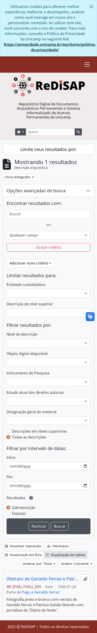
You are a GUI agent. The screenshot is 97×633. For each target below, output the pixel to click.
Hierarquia (60, 546)
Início (11, 457)
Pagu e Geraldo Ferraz (41, 592)
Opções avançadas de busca (36, 191)
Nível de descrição (22, 334)
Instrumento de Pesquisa (28, 373)
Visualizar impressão (25, 546)
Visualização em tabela (67, 555)
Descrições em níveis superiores (39, 431)
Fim (10, 476)
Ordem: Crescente (75, 563)
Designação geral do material (31, 411)
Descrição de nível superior (30, 303)
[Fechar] (91, 6)
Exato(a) (19, 513)
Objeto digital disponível (27, 353)
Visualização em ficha (25, 555)
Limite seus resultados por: (48, 149)
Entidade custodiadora (26, 284)
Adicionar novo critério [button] (28, 263)
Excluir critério (48, 247)
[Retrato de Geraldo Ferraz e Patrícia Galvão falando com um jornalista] (43, 579)
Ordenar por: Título (38, 563)
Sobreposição (23, 507)
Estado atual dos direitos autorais (35, 392)
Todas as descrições (29, 437)
